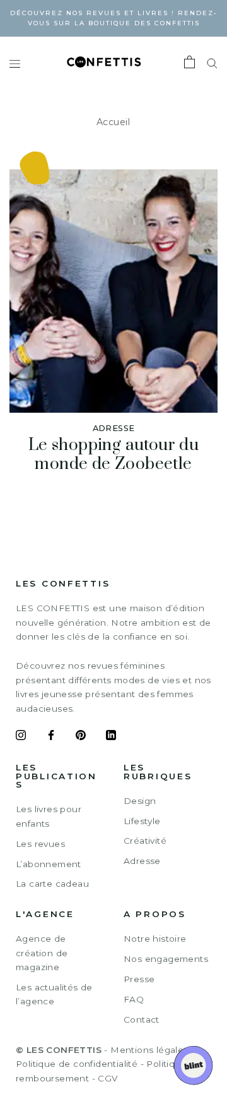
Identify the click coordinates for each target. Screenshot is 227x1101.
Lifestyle (142, 821)
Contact (142, 1019)
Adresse (142, 861)
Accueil (113, 122)
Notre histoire (155, 939)
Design (140, 801)
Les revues (40, 844)
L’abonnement (48, 864)
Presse (139, 979)
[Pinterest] (81, 737)
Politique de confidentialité (76, 1064)
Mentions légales (149, 1050)
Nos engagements (166, 959)
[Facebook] (51, 737)
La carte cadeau (52, 884)
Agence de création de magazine (41, 953)
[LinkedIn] (111, 737)
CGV (107, 1078)
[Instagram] (21, 737)
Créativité (145, 841)
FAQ (134, 999)
